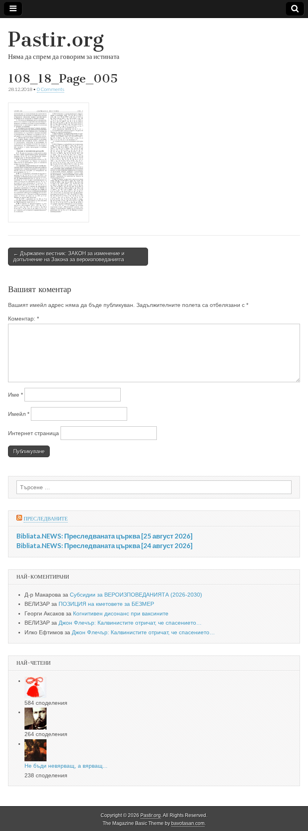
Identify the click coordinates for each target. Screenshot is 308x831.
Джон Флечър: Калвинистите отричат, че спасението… (130, 622)
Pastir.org (56, 39)
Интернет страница (33, 433)
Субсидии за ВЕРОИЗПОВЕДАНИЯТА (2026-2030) (136, 594)
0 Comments (50, 89)
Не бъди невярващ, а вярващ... (65, 765)
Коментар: (23, 318)
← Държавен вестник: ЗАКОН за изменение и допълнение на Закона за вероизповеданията (68, 256)
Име (15, 394)
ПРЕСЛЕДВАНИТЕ (46, 518)
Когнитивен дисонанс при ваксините (120, 613)
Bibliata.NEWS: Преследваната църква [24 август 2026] (104, 545)
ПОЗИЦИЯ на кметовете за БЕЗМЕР (106, 604)
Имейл (18, 414)
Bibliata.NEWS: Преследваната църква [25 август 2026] (104, 536)
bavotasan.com (188, 823)
